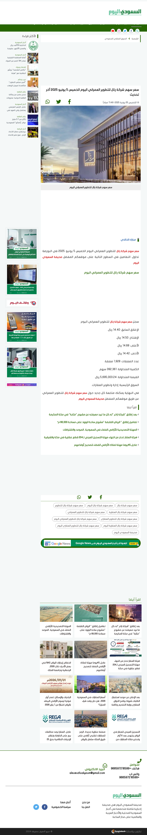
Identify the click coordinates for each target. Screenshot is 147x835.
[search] (137, 31)
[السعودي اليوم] (125, 12)
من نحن (86, 802)
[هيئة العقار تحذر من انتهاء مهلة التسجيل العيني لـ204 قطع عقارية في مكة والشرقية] (125, 647)
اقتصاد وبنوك (104, 23)
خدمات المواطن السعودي (54, 23)
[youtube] (113, 31)
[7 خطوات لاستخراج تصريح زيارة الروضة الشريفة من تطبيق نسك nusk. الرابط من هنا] (22, 326)
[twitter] (125, 31)
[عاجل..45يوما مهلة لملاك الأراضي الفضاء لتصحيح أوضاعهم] (90, 649)
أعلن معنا (65, 802)
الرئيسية (136, 23)
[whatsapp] (47, 101)
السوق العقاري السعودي (82, 23)
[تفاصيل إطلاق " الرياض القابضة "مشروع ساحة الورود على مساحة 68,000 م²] (90, 613)
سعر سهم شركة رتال (128, 251)
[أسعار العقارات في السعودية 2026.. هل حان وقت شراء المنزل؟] (90, 684)
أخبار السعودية (122, 23)
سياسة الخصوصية (61, 807)
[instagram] (119, 31)
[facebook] (131, 31)
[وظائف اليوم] (22, 303)
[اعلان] (22, 384)
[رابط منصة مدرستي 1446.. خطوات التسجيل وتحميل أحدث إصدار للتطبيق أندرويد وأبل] (22, 279)
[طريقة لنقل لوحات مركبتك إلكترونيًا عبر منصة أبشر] (22, 362)
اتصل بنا (86, 807)
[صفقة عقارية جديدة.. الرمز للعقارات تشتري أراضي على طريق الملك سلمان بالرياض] (90, 718)
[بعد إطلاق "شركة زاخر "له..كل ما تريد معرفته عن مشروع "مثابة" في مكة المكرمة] (125, 613)
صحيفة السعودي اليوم (91, 399)
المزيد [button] (35, 23)
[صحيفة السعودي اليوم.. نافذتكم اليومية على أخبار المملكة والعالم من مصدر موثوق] (22, 243)
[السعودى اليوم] (127, 795)
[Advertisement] (55, 11)
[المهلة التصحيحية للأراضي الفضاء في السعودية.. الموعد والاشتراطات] (56, 613)
